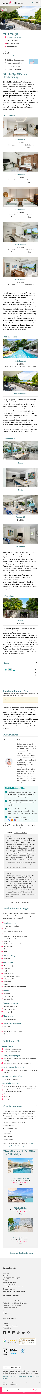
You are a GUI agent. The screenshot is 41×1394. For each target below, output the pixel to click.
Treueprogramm (9, 1289)
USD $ (6, 1367)
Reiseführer (7, 1328)
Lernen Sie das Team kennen (13, 1287)
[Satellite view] (6, 669)
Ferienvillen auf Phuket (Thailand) (15, 1303)
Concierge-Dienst (9, 1284)
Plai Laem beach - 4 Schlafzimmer (20, 1210)
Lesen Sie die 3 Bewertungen (13, 56)
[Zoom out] (35, 672)
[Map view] (10, 669)
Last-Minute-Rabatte (10, 1326)
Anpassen (9, 1390)
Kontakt (6, 1275)
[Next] (23, 27)
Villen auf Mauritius (10, 1308)
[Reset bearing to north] (35, 675)
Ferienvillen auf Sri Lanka (12, 1305)
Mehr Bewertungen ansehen (20, 903)
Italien (5, 1311)
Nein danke (21, 1390)
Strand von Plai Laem (14, 37)
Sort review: (8, 832)
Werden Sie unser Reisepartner (14, 1291)
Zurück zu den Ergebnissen (21, 1253)
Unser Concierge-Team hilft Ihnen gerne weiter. (18, 1145)
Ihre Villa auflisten (9, 1282)
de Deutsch (15, 1367)
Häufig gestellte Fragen (11, 1278)
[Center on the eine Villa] (14, 669)
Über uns (6, 1273)
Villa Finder (7, 1324)
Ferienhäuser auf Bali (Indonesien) (15, 1301)
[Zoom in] (35, 669)
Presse (5, 1280)
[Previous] (17, 27)
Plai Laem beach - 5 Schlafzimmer (20, 1240)
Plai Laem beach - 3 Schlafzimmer (20, 1180)
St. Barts (6, 1313)
